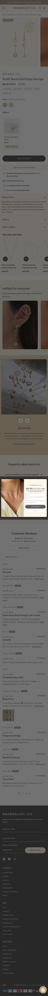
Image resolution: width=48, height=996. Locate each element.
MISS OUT (35, 510)
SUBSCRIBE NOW (35, 506)
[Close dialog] (45, 481)
